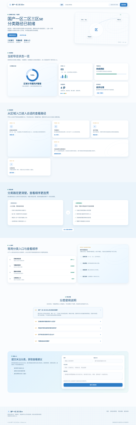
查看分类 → (12, 134)
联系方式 (95, 357)
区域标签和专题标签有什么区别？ (45, 321)
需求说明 (65, 371)
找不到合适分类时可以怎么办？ (45, 334)
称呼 (64, 357)
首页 (62, 4)
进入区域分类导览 (68, 229)
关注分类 (65, 364)
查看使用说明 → (58, 153)
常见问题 (120, 411)
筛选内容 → (96, 134)
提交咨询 (123, 4)
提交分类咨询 (93, 385)
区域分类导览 (68, 4)
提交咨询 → (12, 172)
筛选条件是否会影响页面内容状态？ (46, 328)
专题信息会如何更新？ (42, 341)
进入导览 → (57, 134)
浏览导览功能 (23, 35)
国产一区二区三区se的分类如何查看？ (46, 310)
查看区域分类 (12, 35)
